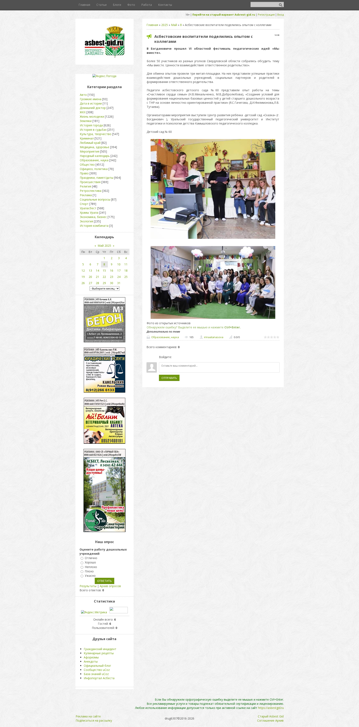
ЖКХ (83, 112)
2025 (164, 25)
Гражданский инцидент (100, 649)
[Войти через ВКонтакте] (183, 357)
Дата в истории (91, 103)
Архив (279, 720)
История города (91, 125)
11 (126, 264)
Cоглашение (265, 720)
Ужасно (90, 576)
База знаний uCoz (96, 674)
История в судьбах (93, 130)
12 (83, 270)
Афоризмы (91, 657)
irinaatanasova (213, 337)
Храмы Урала (89, 212)
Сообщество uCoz (97, 670)
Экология (86, 221)
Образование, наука (165, 337)
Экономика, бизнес (93, 217)
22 (104, 277)
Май (174, 25)
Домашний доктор (93, 108)
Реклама (86, 195)
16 (111, 270)
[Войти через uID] (176, 357)
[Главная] (104, 57)
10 (118, 264)
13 (90, 270)
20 (90, 277)
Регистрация (266, 14)
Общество (87, 164)
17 (118, 270)
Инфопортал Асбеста (99, 678)
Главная (152, 25)
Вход (280, 14)
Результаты (88, 586)
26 (83, 283)
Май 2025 (104, 246)
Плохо (89, 571)
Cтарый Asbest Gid (271, 716)
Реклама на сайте (88, 716)
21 (97, 277)
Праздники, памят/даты (96, 178)
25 (126, 277)
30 (111, 283)
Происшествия (90, 182)
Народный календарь (95, 156)
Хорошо (90, 562)
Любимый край (90, 143)
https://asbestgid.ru (271, 708)
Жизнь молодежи (92, 116)
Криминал (87, 138)
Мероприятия (89, 151)
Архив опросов (110, 586)
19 (83, 277)
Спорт (84, 204)
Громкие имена (90, 99)
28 (97, 283)
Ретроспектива (90, 191)
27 (90, 283)
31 (118, 283)
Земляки (86, 121)
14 (97, 270)
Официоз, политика (94, 169)
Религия (85, 186)
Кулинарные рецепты (99, 653)
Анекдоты (91, 661)
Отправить (169, 378)
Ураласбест (88, 208)
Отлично (91, 558)
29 (104, 283)
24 (118, 277)
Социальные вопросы (95, 199)
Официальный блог (97, 666)
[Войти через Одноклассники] (197, 357)
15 (104, 270)
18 (126, 270)
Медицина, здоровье (94, 147)
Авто (83, 95)
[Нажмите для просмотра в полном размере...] (213, 239)
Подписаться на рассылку (94, 720)
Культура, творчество (95, 134)
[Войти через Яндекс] (190, 357)
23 (111, 277)
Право (84, 173)
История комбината (94, 226)
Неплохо (91, 567)
